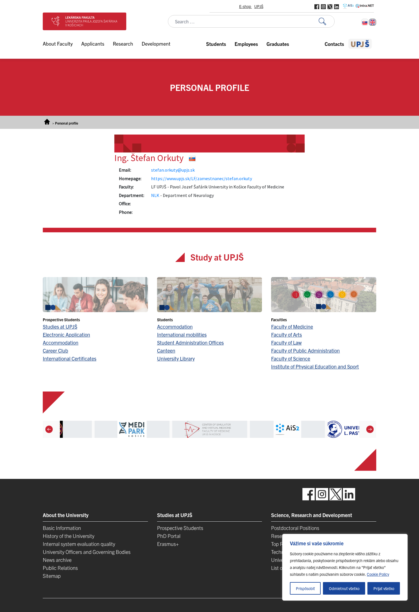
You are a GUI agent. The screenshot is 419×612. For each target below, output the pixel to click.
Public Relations (60, 567)
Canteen (166, 350)
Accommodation (60, 342)
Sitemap (52, 575)
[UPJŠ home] (360, 44)
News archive (57, 559)
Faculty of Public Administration (305, 350)
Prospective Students (180, 527)
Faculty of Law (286, 342)
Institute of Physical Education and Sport (315, 366)
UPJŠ (258, 6)
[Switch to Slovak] (365, 22)
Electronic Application (66, 334)
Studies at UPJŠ (60, 326)
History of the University (68, 535)
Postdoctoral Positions (295, 527)
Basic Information (62, 527)
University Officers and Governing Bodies (87, 551)
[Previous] (49, 429)
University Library (176, 358)
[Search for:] (327, 21)
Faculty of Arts (286, 334)
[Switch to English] (372, 22)
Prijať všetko (383, 588)
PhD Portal (168, 535)
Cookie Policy (378, 574)
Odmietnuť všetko (344, 588)
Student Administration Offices (190, 342)
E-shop (245, 6)
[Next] (370, 429)
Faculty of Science (290, 358)
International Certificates (69, 358)
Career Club (55, 350)
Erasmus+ (168, 543)
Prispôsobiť (305, 588)
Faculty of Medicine (292, 326)
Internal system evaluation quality (79, 543)
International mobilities (182, 334)
